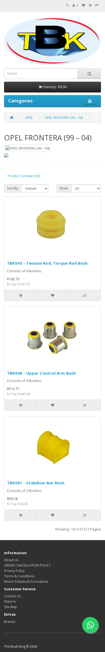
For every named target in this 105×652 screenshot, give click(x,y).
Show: (64, 188)
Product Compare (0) (24, 176)
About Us (11, 560)
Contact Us (12, 596)
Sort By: (13, 188)
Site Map (10, 607)
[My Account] (75, 5)
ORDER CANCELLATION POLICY (27, 565)
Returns (10, 601)
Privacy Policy (14, 570)
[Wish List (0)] (83, 5)
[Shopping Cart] (90, 5)
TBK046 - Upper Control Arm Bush (41, 373)
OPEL (29, 117)
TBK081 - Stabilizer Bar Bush (35, 482)
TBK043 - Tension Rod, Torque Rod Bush (47, 263)
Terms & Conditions (19, 576)
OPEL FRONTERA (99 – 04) (63, 117)
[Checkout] (96, 5)
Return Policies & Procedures (26, 581)
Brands (9, 621)
